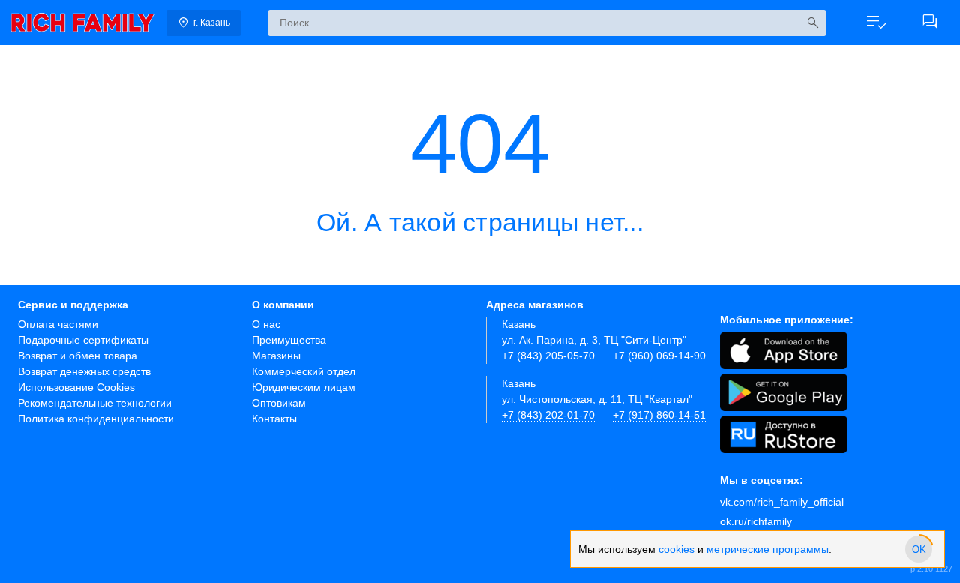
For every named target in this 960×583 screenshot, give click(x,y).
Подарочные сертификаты (83, 340)
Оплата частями (58, 324)
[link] (83, 22)
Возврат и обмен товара (77, 356)
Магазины (276, 356)
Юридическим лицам (304, 387)
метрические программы (767, 549)
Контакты (274, 419)
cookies (676, 549)
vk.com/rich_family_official (782, 502)
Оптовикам (279, 403)
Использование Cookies (76, 387)
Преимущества (289, 340)
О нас (266, 324)
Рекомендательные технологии (95, 403)
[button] (876, 22)
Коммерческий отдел (304, 371)
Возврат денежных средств (84, 371)
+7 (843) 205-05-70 (548, 356)
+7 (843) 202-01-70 (548, 415)
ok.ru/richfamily (756, 521)
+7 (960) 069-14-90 (659, 356)
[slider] (919, 549)
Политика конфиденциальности (96, 419)
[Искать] (813, 23)
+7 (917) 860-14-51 (659, 415)
